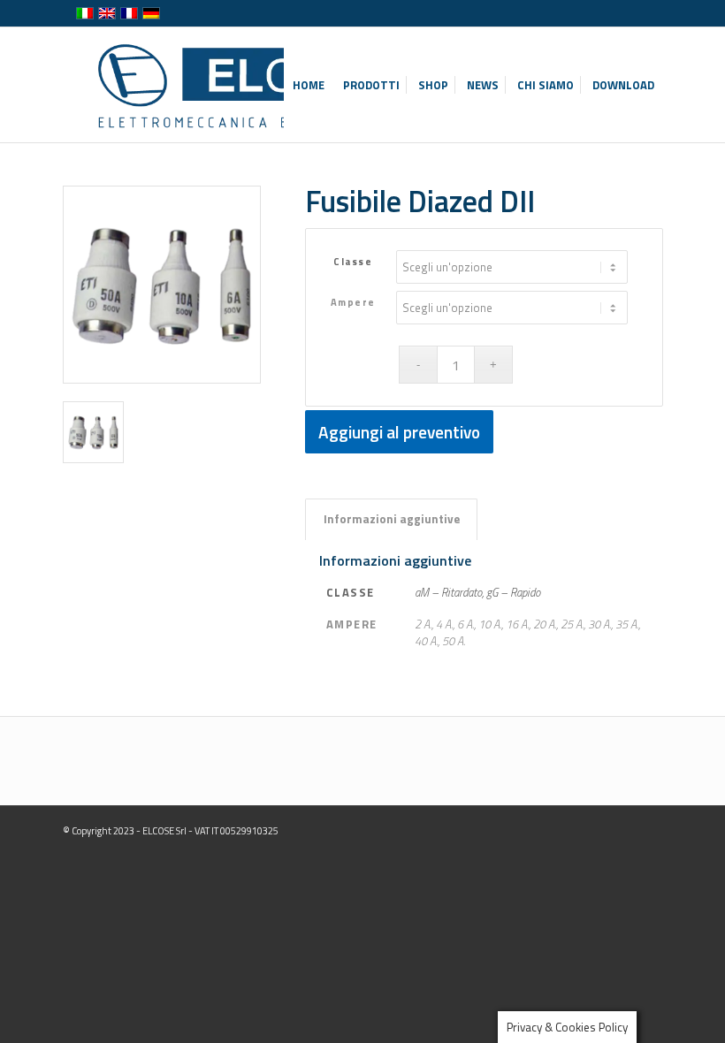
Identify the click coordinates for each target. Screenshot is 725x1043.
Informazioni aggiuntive (392, 519)
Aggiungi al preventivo (399, 432)
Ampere (353, 301)
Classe (352, 261)
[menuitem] (308, 84)
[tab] (391, 519)
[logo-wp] (256, 84)
